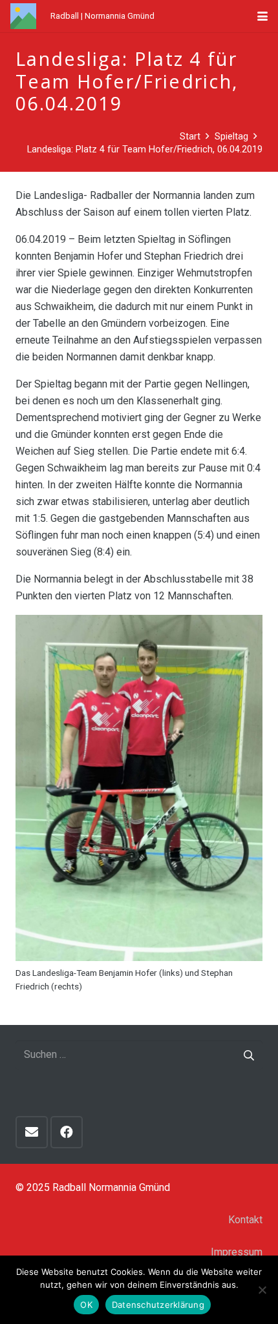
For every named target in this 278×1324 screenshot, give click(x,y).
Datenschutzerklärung (158, 1304)
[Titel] (23, 16)
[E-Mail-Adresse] (32, 1132)
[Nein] (261, 1289)
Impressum (236, 1252)
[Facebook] (66, 1132)
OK (86, 1304)
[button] (262, 16)
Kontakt (245, 1220)
